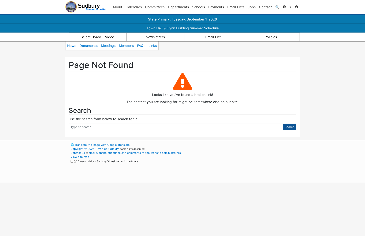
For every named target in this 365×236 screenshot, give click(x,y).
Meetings (108, 46)
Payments (216, 7)
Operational (250, 164)
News (71, 46)
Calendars (134, 7)
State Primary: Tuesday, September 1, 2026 (182, 19)
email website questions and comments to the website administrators (135, 152)
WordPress (243, 144)
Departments (178, 7)
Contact (265, 7)
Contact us (78, 152)
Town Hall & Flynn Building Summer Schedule (183, 28)
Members (126, 46)
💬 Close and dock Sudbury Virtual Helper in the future (106, 161)
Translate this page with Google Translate (100, 144)
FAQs (141, 46)
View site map (80, 156)
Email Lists (235, 7)
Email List (213, 37)
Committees (155, 7)
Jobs (252, 7)
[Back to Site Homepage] (85, 7)
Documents (88, 46)
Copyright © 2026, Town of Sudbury (95, 148)
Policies (271, 37)
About (117, 7)
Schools (198, 7)
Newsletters (155, 37)
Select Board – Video (97, 37)
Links (152, 46)
